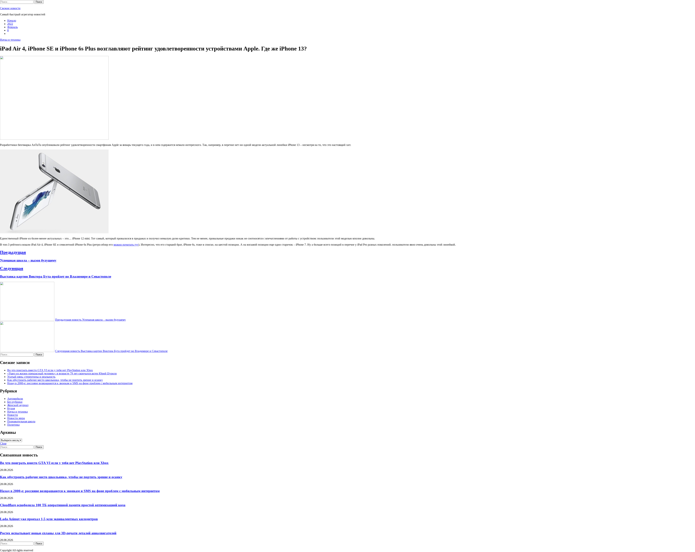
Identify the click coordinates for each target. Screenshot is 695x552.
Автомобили (15, 398)
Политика (13, 424)
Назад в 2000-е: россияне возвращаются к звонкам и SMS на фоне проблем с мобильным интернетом (69, 383)
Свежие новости (10, 8)
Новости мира (16, 418)
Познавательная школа (21, 421)
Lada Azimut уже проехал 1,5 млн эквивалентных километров (49, 519)
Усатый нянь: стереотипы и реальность (31, 376)
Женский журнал (17, 405)
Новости (12, 414)
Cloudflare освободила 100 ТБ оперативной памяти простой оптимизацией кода (62, 505)
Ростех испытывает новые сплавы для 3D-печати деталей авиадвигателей (58, 533)
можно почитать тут (125, 244)
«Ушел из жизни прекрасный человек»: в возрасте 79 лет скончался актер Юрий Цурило (62, 373)
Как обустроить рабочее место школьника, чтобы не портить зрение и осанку (55, 380)
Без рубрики (14, 401)
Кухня (11, 408)
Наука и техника (10, 39)
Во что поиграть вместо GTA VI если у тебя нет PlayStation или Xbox (50, 370)
